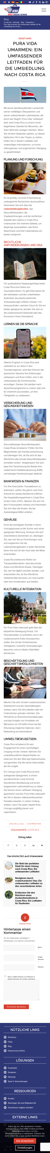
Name (40, 948)
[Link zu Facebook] (36, 2)
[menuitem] (42, 10)
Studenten (12, 1072)
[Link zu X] (40, 2)
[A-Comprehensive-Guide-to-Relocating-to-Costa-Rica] (25, 95)
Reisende (11, 1076)
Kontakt (11, 1098)
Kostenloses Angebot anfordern (20, 1107)
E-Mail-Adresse (41, 959)
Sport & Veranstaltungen (18, 1081)
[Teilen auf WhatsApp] (25, 845)
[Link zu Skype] (33, 2)
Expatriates (12, 1067)
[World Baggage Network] (21, 10)
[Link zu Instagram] (46, 2)
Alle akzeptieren (25, 1141)
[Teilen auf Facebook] (8, 845)
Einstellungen (25, 1147)
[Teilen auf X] (16, 845)
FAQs (10, 1041)
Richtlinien (12, 1037)
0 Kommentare (34, 824)
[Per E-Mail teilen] (42, 845)
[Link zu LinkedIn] (43, 2)
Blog (6, 19)
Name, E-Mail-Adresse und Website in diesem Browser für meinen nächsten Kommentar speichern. (21, 979)
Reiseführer (25, 38)
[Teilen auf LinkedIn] (33, 845)
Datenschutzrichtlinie (16, 1050)
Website (41, 967)
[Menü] (42, 10)
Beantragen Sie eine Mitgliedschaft (22, 1103)
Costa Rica (33, 830)
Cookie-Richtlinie (32, 1136)
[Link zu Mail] (30, 2)
